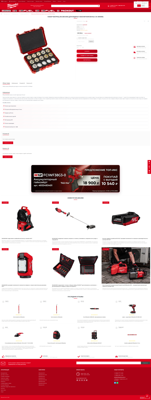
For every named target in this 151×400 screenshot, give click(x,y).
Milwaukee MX (41, 385)
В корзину (87, 51)
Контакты (59, 1)
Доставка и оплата (39, 1)
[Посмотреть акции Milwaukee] (75, 178)
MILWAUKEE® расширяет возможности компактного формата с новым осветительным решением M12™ (24, 286)
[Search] (98, 6)
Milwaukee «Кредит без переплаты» (8, 386)
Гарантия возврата (85, 356)
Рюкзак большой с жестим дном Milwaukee (57, 343)
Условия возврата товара (6, 383)
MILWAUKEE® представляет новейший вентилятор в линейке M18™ (17, 238)
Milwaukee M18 (42, 378)
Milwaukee (85, 24)
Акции (64, 1)
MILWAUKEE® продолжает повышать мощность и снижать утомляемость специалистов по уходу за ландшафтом (74, 239)
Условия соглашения (5, 376)
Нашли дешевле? (88, 33)
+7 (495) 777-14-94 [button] (118, 373)
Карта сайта (3, 390)
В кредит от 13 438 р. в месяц (87, 55)
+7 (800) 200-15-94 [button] (118, 375)
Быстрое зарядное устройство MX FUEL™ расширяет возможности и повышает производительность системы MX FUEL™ (125, 239)
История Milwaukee (47, 1)
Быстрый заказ (87, 59)
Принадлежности (7, 13)
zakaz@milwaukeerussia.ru (119, 377)
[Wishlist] (144, 21)
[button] (149, 171)
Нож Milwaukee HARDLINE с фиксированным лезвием (94, 317)
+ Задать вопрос (7, 156)
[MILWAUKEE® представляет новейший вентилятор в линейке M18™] (25, 218)
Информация (15, 83)
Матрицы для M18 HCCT (25, 13)
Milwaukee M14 (42, 376)
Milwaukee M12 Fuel (43, 374)
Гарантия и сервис (30, 1)
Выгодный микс (4, 373)
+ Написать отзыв (8, 142)
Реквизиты (3, 381)
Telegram (115, 383)
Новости (54, 1)
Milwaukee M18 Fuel (43, 379)
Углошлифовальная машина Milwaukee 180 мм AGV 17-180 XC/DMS (19, 343)
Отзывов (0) (22, 83)
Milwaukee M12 (42, 373)
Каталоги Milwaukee (21, 1)
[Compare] (148, 21)
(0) (86, 21)
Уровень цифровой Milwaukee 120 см (132, 343)
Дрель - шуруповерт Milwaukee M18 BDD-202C (132, 317)
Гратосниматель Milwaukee (19, 317)
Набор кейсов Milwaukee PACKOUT (94, 343)
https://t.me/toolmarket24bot (77, 380)
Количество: (79, 45)
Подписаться (145, 362)
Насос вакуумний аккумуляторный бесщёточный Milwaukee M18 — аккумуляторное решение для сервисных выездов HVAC (124, 286)
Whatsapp (117, 383)
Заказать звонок (113, 6)
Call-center (45, 356)
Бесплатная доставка (123, 356)
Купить (91, 41)
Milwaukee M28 (42, 381)
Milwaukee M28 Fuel (43, 383)
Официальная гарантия (10, 356)
